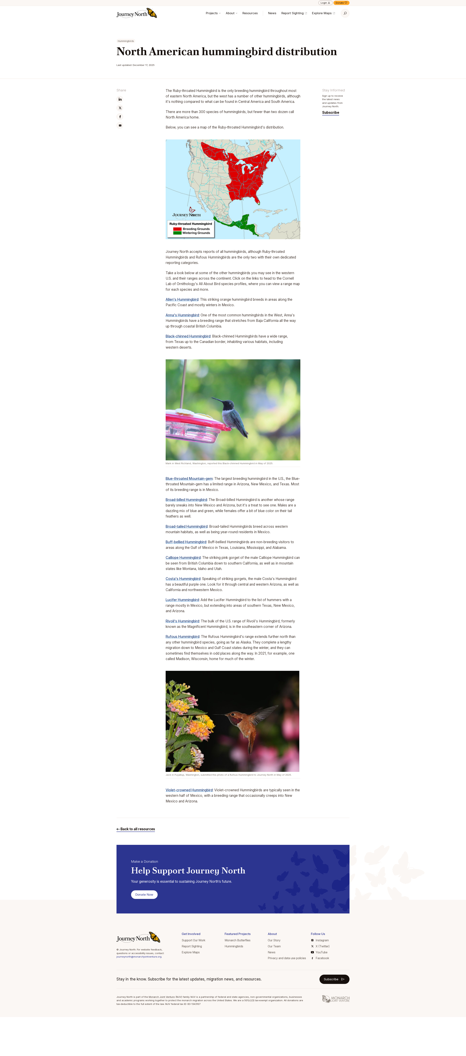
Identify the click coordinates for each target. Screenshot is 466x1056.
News (272, 13)
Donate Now (144, 894)
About (230, 13)
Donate (340, 2)
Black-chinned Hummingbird (188, 336)
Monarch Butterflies (237, 940)
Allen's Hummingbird (182, 299)
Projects (212, 13)
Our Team (274, 946)
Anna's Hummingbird (182, 315)
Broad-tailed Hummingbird (187, 526)
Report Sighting (293, 13)
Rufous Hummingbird (182, 637)
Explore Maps (322, 13)
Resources (250, 13)
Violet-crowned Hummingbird (189, 790)
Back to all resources (137, 829)
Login (324, 2)
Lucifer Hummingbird (182, 600)
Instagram (322, 940)
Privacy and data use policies (287, 958)
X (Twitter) (323, 946)
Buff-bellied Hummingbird (186, 542)
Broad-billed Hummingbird (186, 500)
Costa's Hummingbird (183, 579)
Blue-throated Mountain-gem (189, 479)
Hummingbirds (234, 946)
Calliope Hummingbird (183, 558)
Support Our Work (193, 940)
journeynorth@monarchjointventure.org (138, 956)
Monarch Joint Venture (162, 996)
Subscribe (330, 112)
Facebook (322, 958)
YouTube (321, 952)
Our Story (274, 940)
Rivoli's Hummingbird (182, 621)
